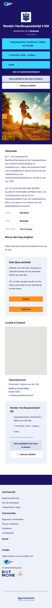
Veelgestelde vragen (11, 507)
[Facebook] (3, 544)
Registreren (26, 309)
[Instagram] (7, 544)
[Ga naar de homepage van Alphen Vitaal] (7, 4)
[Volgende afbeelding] (47, 116)
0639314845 (14, 391)
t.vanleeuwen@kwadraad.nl (21, 395)
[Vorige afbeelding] (4, 116)
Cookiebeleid (8, 533)
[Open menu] (47, 4)
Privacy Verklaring (10, 523)
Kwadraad (34, 31)
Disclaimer (7, 528)
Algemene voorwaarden (12, 519)
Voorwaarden (9, 513)
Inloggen (26, 299)
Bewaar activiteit (27, 85)
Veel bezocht (8, 492)
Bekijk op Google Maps (19, 388)
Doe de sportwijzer (10, 502)
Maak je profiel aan (10, 498)
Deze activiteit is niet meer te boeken (26, 78)
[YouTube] (11, 544)
